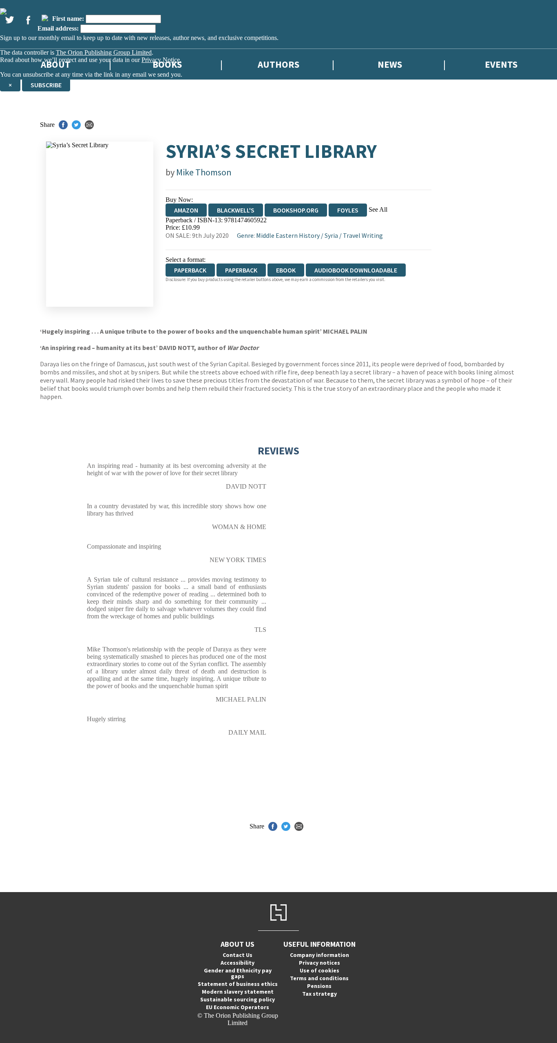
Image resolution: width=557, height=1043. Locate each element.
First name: (68, 18)
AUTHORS (278, 64)
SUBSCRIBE (46, 85)
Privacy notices (319, 962)
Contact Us (237, 955)
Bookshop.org (295, 210)
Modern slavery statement (238, 991)
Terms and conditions (319, 978)
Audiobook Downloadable (355, 270)
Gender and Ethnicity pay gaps (238, 973)
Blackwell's (235, 210)
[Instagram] (45, 18)
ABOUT (56, 64)
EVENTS (501, 64)
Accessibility (237, 962)
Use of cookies (319, 970)
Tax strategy (319, 993)
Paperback (241, 270)
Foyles (347, 210)
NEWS (390, 64)
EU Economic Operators (237, 1007)
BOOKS (167, 64)
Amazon (186, 210)
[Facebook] (28, 20)
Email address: (58, 28)
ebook (286, 270)
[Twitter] (9, 20)
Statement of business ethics (238, 984)
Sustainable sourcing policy (237, 999)
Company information (319, 955)
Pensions (319, 986)
